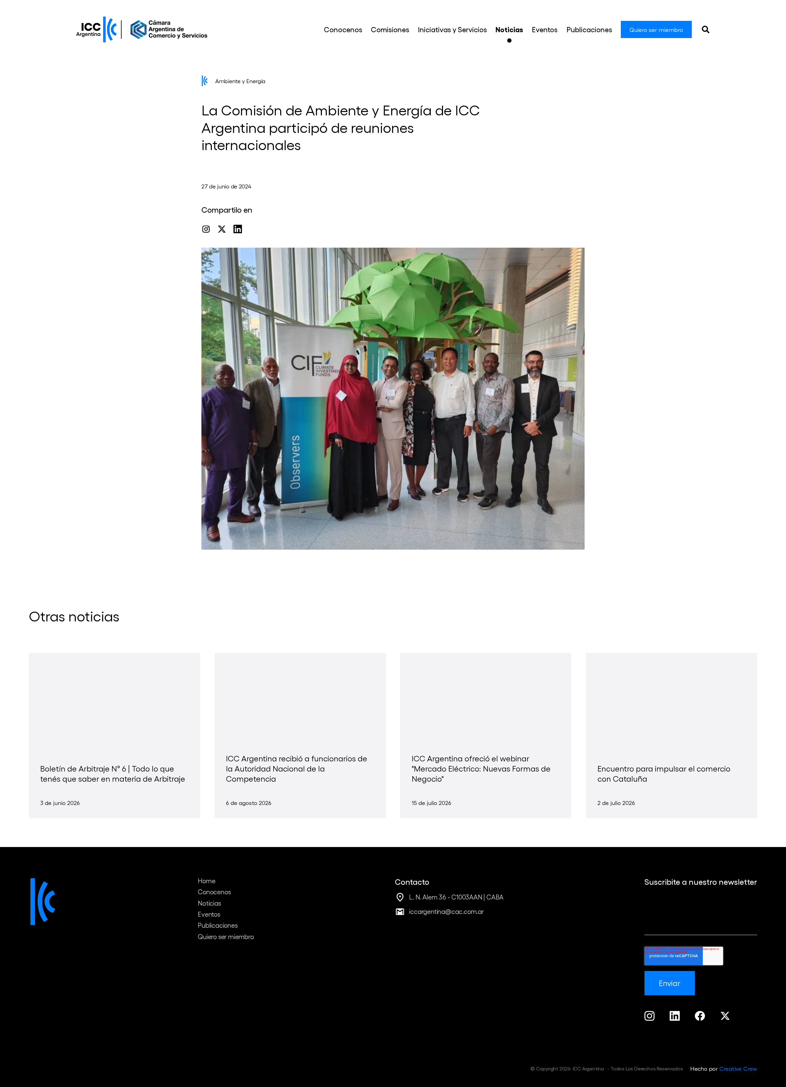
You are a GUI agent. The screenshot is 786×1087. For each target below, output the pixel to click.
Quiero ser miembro (226, 936)
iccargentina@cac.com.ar (446, 911)
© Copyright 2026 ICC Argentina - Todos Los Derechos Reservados (607, 1068)
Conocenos (214, 892)
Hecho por (723, 1068)
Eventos (209, 914)
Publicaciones (217, 925)
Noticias (209, 903)
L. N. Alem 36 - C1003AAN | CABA (456, 897)
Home (206, 880)
